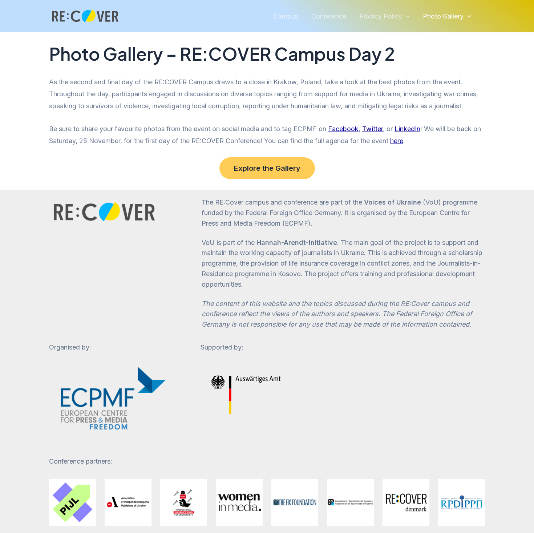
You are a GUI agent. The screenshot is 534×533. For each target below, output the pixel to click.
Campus (286, 16)
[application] (406, 16)
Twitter (372, 129)
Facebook (343, 129)
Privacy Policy (380, 16)
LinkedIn (407, 129)
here (396, 141)
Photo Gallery (443, 16)
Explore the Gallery (267, 168)
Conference (328, 16)
